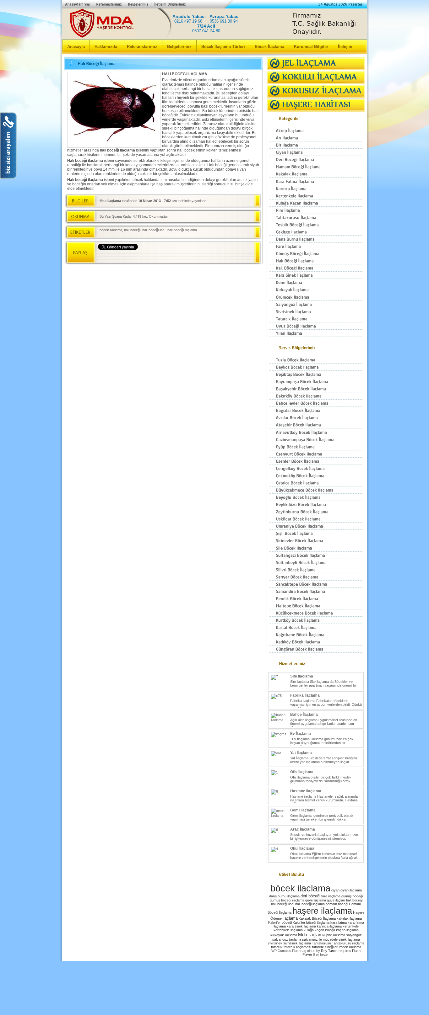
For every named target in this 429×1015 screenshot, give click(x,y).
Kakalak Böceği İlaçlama (317, 918)
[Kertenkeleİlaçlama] (316, 195)
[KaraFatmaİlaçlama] (316, 181)
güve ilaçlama (315, 900)
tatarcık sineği (323, 947)
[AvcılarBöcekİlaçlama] (316, 417)
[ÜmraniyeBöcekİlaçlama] (316, 526)
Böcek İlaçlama (269, 46)
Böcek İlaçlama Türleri (223, 46)
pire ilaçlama (335, 935)
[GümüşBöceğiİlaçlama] (316, 253)
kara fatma (338, 922)
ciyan (335, 890)
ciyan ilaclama (351, 890)
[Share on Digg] (161, 257)
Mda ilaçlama (311, 934)
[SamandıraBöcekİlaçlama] (316, 591)
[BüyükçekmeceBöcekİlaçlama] (316, 490)
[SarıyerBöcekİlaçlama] (316, 577)
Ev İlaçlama (300, 733)
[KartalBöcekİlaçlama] (316, 627)
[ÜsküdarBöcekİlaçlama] (316, 519)
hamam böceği (337, 904)
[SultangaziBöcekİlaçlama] (316, 555)
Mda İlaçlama (110, 201)
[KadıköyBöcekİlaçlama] (316, 642)
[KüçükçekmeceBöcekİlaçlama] (316, 613)
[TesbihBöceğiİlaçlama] (316, 224)
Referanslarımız (142, 46)
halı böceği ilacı (154, 230)
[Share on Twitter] (115, 257)
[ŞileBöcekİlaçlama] (316, 547)
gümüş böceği (352, 896)
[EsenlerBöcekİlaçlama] (316, 461)
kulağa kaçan (314, 930)
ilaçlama (290, 918)
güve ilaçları (336, 900)
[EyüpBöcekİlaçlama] (316, 446)
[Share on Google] (173, 257)
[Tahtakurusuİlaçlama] (316, 217)
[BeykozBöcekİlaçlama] (316, 367)
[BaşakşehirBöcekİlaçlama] (316, 388)
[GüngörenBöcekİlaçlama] (316, 649)
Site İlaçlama (301, 676)
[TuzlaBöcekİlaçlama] (316, 360)
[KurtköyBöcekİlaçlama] (316, 620)
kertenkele (351, 926)
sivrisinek (275, 943)
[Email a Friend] (126, 257)
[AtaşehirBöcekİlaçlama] (316, 424)
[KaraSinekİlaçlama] (316, 275)
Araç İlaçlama (302, 829)
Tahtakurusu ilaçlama (348, 943)
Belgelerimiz (179, 46)
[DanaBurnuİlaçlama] (316, 239)
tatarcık (277, 947)
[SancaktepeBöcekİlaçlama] (316, 584)
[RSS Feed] (242, 257)
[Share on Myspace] (184, 257)
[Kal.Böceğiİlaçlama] (316, 268)
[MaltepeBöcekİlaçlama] (316, 605)
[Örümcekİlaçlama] (316, 296)
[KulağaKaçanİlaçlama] (316, 203)
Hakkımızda (106, 46)
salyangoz (354, 935)
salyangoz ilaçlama (286, 939)
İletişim (345, 46)
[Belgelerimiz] (138, 4)
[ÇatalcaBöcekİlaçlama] (316, 482)
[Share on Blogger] (138, 257)
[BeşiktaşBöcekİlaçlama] (316, 374)
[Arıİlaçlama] (316, 137)
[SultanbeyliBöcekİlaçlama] (316, 562)
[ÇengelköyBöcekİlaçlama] (316, 468)
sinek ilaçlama (349, 939)
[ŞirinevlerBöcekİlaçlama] (316, 540)
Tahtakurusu (321, 943)
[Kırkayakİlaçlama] (316, 289)
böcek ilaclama (111, 230)
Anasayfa (76, 46)
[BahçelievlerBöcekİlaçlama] (316, 403)
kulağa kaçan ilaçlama (342, 930)
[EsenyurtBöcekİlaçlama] (316, 454)
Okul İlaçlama (302, 848)
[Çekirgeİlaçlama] (316, 232)
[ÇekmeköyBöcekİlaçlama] (316, 475)
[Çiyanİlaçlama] (316, 152)
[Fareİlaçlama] (316, 246)
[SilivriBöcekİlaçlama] (316, 569)
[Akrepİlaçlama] (316, 130)
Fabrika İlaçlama (305, 695)
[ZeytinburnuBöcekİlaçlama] (316, 511)
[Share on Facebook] (103, 257)
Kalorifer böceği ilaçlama (311, 922)
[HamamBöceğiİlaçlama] (316, 166)
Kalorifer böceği (280, 922)
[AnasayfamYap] (77, 4)
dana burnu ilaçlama (284, 896)
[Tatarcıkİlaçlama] (316, 318)
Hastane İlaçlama (305, 791)
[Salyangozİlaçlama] (316, 304)
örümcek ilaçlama (347, 947)
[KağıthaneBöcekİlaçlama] (316, 634)
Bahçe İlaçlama (304, 714)
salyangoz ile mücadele (320, 939)
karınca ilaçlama (329, 926)
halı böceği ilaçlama (182, 230)
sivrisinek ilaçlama (297, 943)
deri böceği (310, 896)
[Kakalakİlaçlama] (316, 174)
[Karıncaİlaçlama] (316, 188)
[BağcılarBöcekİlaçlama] (316, 410)
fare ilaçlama (330, 896)
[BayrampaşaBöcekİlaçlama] (316, 381)
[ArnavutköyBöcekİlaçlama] (316, 432)
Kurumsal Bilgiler (311, 46)
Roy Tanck (329, 951)
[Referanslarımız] (109, 4)
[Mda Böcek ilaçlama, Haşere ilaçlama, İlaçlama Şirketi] (136, 33)
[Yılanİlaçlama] (316, 333)
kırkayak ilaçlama (283, 935)
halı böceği (132, 230)
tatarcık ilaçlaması (297, 947)
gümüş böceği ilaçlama (287, 900)
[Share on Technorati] (231, 257)
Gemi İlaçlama (303, 810)
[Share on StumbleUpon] (196, 257)
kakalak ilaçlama (349, 918)
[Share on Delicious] (149, 257)
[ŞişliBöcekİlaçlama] (316, 533)
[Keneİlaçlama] (316, 282)
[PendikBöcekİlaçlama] (316, 598)
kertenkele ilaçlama (288, 930)
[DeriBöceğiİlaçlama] (316, 159)
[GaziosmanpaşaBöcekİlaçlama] (316, 439)
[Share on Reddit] (219, 257)
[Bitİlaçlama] (316, 145)
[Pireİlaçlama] (316, 210)
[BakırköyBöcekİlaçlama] (316, 396)
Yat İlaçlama (301, 753)
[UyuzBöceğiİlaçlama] (316, 326)
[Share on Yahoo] (208, 257)
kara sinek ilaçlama (301, 926)
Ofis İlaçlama (301, 772)
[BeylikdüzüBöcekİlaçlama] (316, 504)
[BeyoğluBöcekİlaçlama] (316, 497)
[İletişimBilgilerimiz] (169, 4)
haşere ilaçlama (322, 911)
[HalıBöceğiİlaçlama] (316, 260)
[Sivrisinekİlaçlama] (316, 311)
